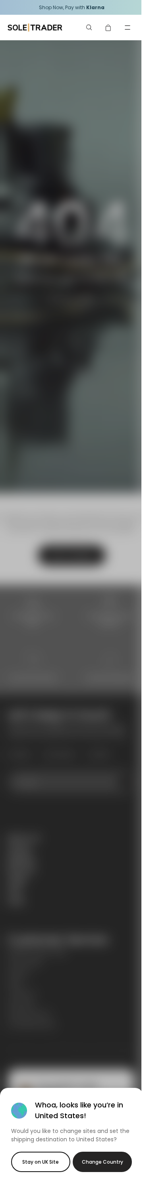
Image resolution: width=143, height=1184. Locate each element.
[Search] (89, 27)
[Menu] (127, 27)
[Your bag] (108, 27)
